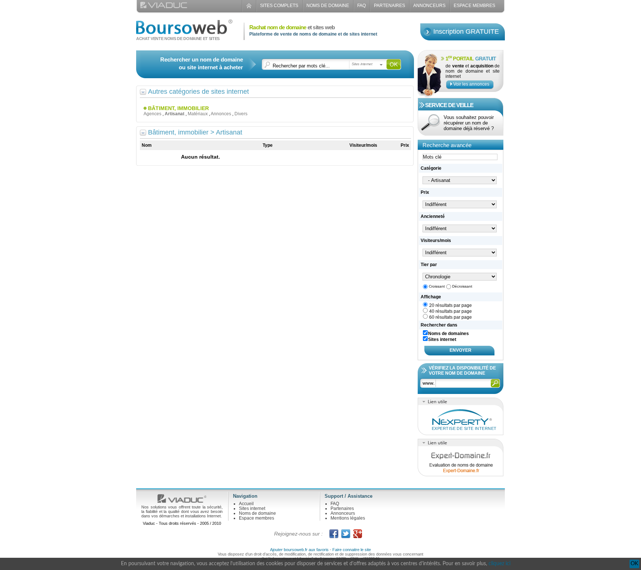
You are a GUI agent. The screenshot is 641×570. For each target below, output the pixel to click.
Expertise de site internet (464, 428)
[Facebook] (333, 533)
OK (634, 563)
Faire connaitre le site (351, 549)
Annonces (221, 113)
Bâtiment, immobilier (178, 108)
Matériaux (198, 113)
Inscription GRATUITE (466, 31)
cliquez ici (499, 563)
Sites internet (252, 508)
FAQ (361, 5)
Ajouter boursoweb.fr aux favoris (299, 549)
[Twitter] (345, 533)
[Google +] (357, 533)
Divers (240, 113)
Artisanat (174, 113)
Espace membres (256, 518)
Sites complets (279, 5)
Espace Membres (474, 5)
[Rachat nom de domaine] (184, 31)
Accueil (246, 503)
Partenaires (389, 5)
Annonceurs (429, 5)
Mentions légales (348, 518)
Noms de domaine (327, 5)
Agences (152, 113)
